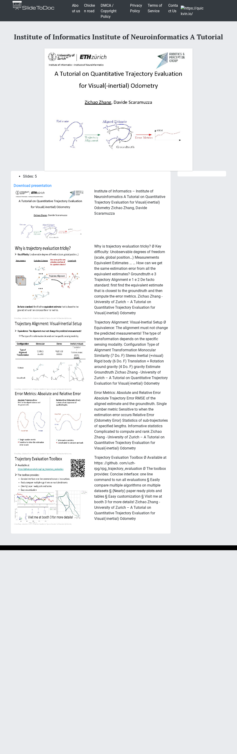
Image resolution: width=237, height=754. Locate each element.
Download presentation (33, 185)
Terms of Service (155, 8)
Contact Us (173, 8)
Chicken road (89, 8)
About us (76, 8)
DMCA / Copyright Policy (108, 11)
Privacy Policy (136, 8)
